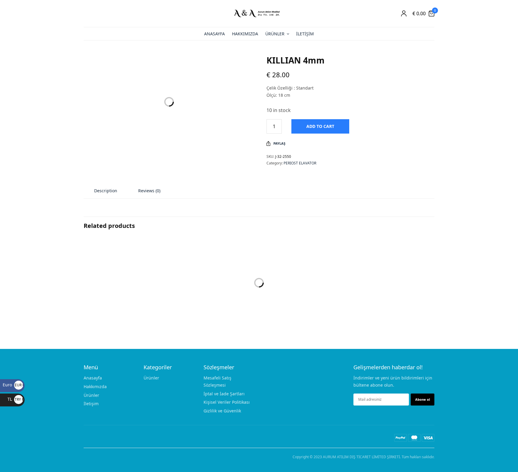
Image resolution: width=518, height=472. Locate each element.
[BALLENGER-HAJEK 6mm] (214, 278)
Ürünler (274, 34)
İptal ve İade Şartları (224, 393)
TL (15, 399)
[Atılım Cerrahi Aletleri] (259, 13)
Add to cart (320, 126)
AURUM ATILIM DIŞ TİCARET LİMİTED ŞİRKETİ (361, 456)
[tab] (106, 190)
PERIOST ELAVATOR (300, 163)
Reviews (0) (149, 190)
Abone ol (422, 399)
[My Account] (403, 13)
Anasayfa (214, 34)
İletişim (305, 34)
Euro (13, 385)
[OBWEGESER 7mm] (124, 278)
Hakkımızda (245, 34)
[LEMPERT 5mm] (394, 278)
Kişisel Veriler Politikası (227, 402)
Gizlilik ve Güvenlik (222, 411)
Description (105, 190)
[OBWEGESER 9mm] (304, 278)
